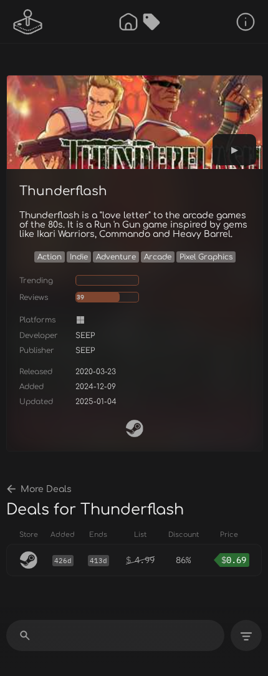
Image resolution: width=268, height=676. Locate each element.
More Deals (46, 489)
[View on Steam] (135, 428)
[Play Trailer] (234, 149)
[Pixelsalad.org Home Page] (28, 21)
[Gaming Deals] (151, 22)
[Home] (128, 22)
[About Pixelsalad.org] (246, 22)
